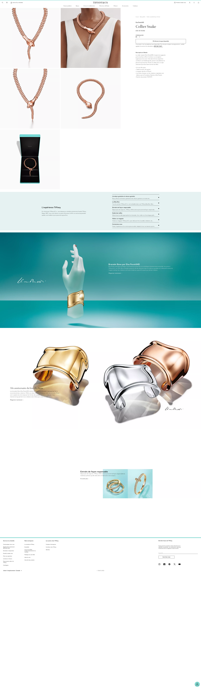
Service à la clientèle (8, 541)
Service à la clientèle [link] (18, 2)
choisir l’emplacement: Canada (11, 570)
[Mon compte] (189, 2)
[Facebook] (164, 564)
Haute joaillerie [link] (67, 6)
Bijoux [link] (77, 6)
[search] (2, 2)
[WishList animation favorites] (194, 2)
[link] (7, 2)
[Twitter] (175, 564)
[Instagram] (159, 564)
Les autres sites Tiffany (52, 541)
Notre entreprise (28, 541)
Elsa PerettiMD (140, 22)
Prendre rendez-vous (181, 2)
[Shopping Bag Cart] (198, 2)
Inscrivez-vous (166, 557)
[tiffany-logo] (100, 3)
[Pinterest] (169, 564)
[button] (2, 2)
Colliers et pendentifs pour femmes (153, 16)
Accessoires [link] (125, 6)
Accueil (137, 16)
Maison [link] (116, 6)
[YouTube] (180, 564)
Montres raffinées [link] (104, 6)
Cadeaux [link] (135, 6)
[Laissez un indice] (136, 37)
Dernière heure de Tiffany (165, 540)
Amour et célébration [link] (89, 6)
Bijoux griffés (142, 16)
